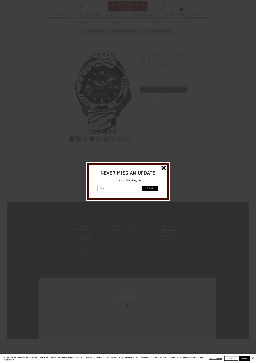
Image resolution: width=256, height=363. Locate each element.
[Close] (252, 358)
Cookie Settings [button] (215, 358)
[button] (163, 168)
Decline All (231, 358)
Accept (244, 358)
